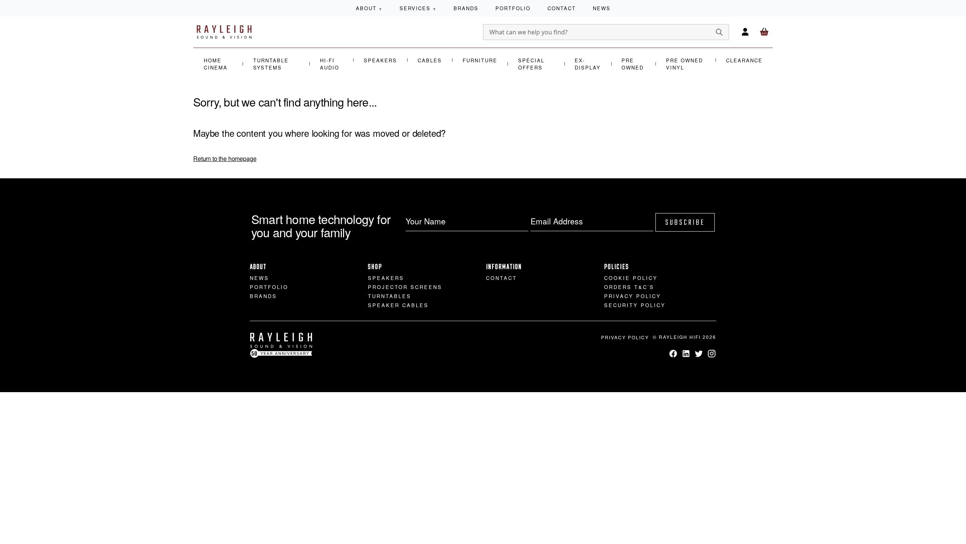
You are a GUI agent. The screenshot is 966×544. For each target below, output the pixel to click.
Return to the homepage (224, 158)
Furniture (480, 60)
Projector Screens (405, 287)
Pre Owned (632, 64)
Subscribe (685, 222)
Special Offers (531, 64)
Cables (430, 60)
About (369, 8)
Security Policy (635, 305)
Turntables (389, 296)
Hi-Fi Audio (329, 64)
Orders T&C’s (629, 287)
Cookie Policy (631, 277)
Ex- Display (588, 64)
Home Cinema (216, 64)
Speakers (380, 60)
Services (418, 8)
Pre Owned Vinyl (684, 64)
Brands (466, 8)
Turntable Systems (271, 64)
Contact (562, 8)
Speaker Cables (398, 305)
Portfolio (513, 8)
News (602, 8)
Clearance (744, 60)
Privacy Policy (632, 296)
